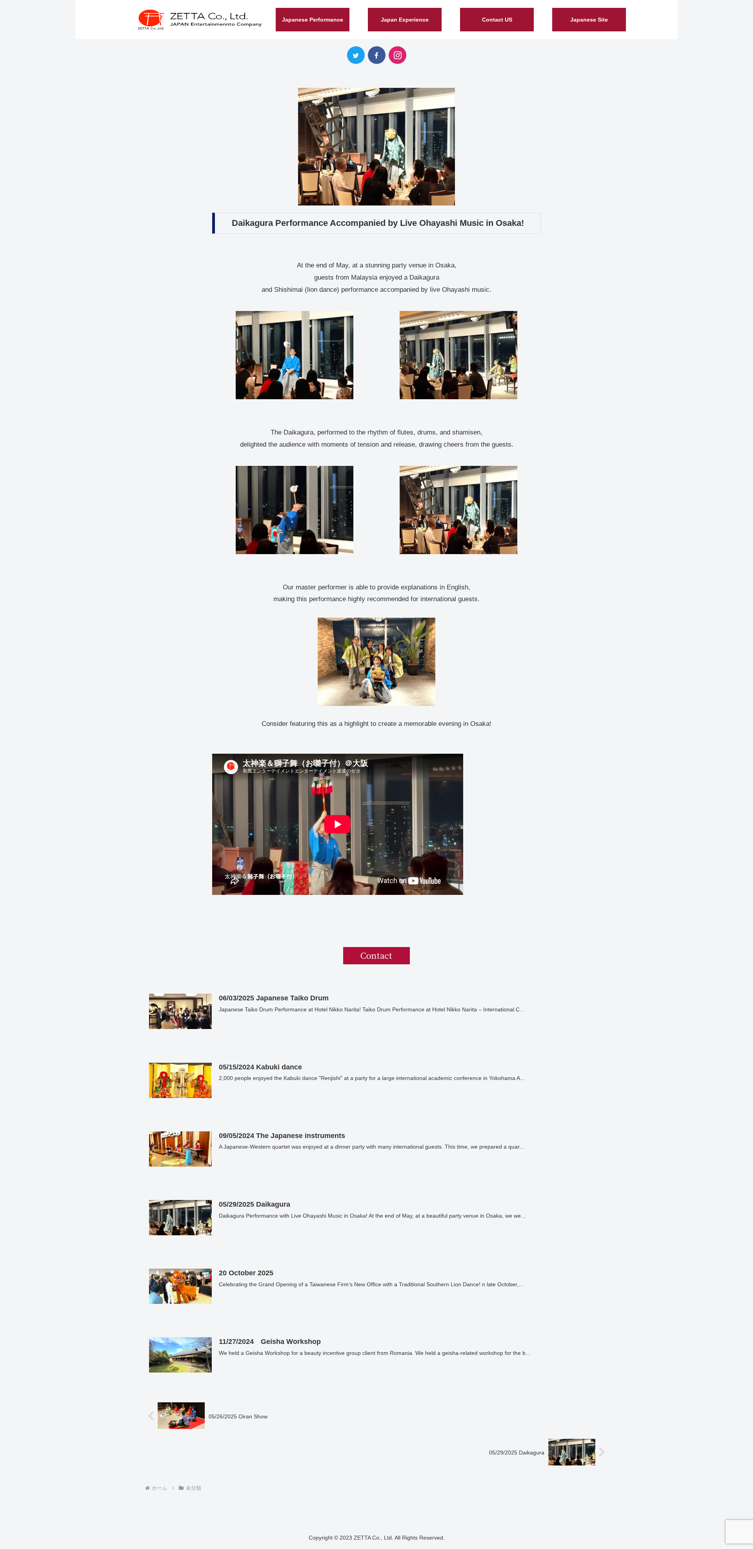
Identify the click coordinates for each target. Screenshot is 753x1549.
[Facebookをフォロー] (377, 55)
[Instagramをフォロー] (397, 55)
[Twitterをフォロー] (356, 55)
